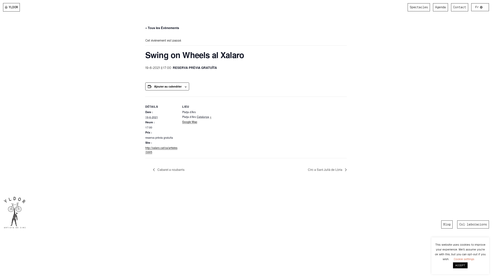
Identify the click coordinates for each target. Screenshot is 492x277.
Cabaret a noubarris (170, 169)
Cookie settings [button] (464, 259)
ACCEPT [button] (460, 265)
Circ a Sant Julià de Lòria (325, 169)
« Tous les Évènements (162, 28)
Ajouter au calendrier (168, 86)
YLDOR (13, 7)
